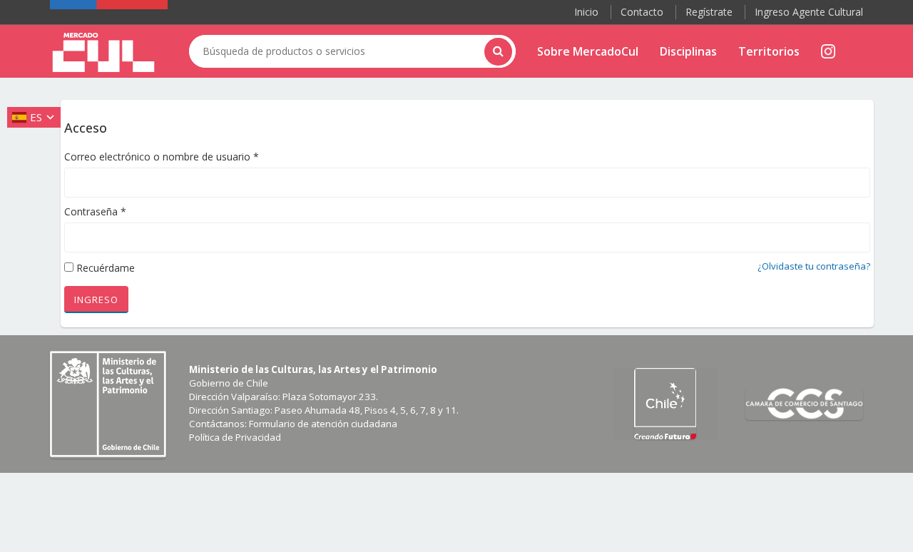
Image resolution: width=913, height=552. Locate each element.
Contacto (642, 12)
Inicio (586, 12)
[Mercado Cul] (103, 52)
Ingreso (96, 299)
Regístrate (709, 12)
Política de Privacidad (235, 437)
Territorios (769, 51)
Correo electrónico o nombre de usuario (161, 156)
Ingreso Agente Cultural (809, 12)
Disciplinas (688, 51)
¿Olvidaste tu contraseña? (814, 266)
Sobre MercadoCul (587, 51)
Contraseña (95, 211)
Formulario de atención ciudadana (323, 423)
